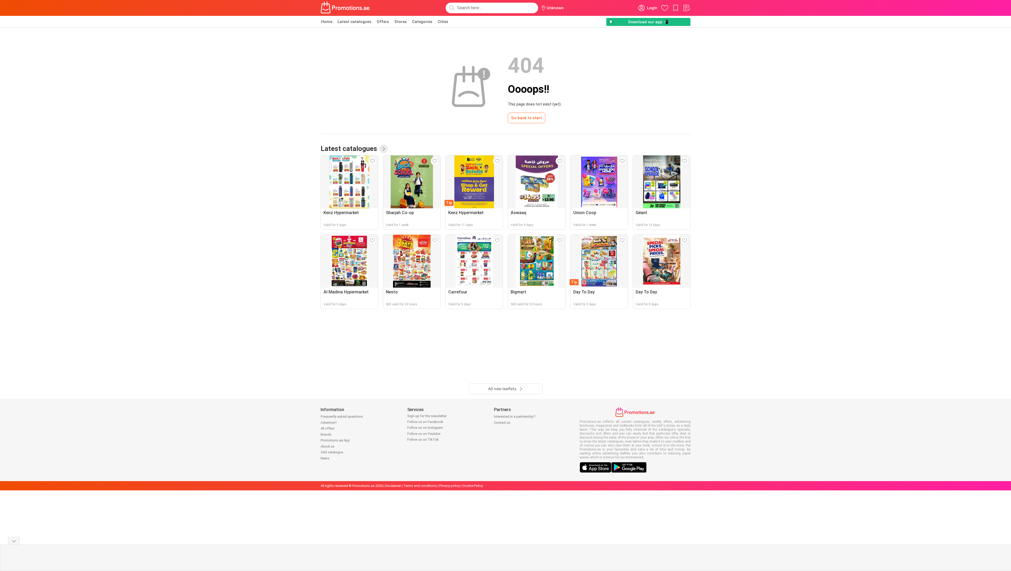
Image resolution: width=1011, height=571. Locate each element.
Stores (400, 21)
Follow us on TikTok (423, 439)
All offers (328, 428)
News (325, 458)
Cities (443, 21)
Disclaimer (393, 486)
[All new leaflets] (383, 149)
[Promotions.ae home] (345, 8)
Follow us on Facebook (425, 422)
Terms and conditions (420, 486)
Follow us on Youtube (423, 434)
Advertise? (329, 423)
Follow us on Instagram (425, 428)
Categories (422, 21)
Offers (383, 21)
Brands (326, 434)
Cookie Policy (472, 486)
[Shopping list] (686, 8)
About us (327, 446)
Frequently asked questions (342, 416)
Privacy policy (449, 486)
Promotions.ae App (335, 440)
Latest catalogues (354, 21)
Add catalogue (332, 452)
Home (326, 21)
